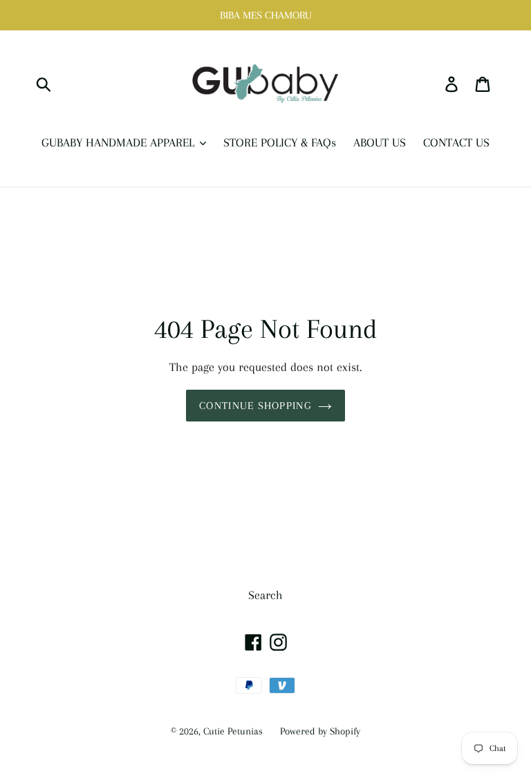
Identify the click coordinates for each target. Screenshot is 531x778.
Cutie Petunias (233, 731)
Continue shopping (255, 405)
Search (265, 595)
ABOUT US (379, 142)
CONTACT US (456, 142)
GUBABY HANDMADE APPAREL (119, 142)
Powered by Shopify (320, 731)
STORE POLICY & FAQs (279, 142)
